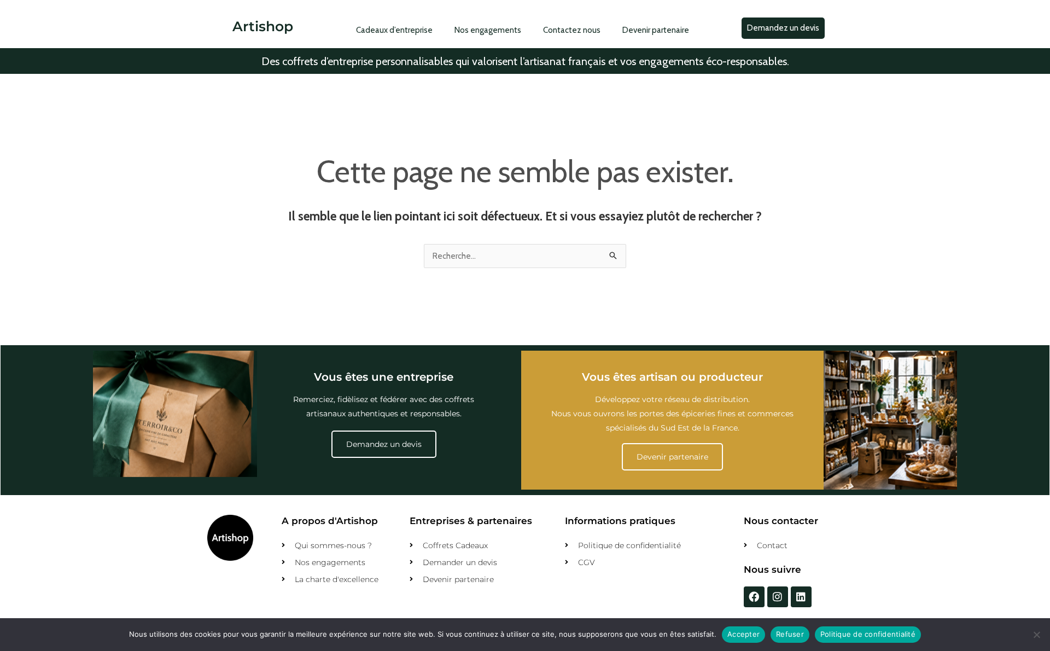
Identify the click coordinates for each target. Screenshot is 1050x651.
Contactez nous (571, 30)
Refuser (790, 634)
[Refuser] (1036, 634)
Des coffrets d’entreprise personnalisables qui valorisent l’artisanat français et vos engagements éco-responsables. (525, 61)
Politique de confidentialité (867, 634)
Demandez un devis (384, 444)
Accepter (743, 634)
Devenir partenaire (655, 30)
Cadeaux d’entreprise (394, 30)
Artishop (262, 26)
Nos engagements (487, 30)
